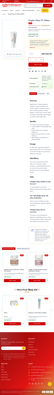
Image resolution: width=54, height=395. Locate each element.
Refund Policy (4, 377)
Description (33, 93)
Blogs (2, 369)
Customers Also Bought (8, 248)
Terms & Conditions (5, 379)
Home (4, 14)
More (38, 10)
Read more (32, 47)
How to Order (31, 355)
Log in (51, 1)
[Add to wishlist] (51, 65)
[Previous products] (3, 265)
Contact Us (31, 347)
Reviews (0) (41, 93)
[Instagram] (36, 384)
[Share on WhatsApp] (36, 71)
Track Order (4, 372)
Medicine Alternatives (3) (23, 248)
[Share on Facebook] (29, 71)
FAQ (48, 93)
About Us (30, 344)
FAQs (2, 367)
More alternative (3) (45, 25)
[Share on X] (39, 71)
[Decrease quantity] (31, 60)
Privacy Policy (4, 374)
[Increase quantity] (41, 60)
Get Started (31, 342)
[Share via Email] (33, 71)
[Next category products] (52, 310)
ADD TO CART (38, 64)
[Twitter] (33, 384)
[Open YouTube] (45, 71)
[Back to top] (50, 384)
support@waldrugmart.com (33, 1)
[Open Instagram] (42, 71)
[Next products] (51, 265)
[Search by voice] (25, 5)
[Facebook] (29, 384)
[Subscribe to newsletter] (23, 348)
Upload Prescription (33, 349)
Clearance (45, 10)
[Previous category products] (1, 310)
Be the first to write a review (34, 25)
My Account (31, 352)
